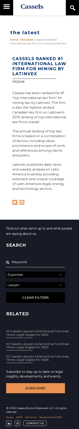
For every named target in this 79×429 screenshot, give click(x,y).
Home (14, 39)
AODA (19, 417)
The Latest (27, 39)
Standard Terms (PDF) (51, 417)
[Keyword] (35, 262)
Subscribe (35, 388)
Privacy (9, 417)
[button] (14, 202)
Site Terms (31, 417)
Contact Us (35, 423)
